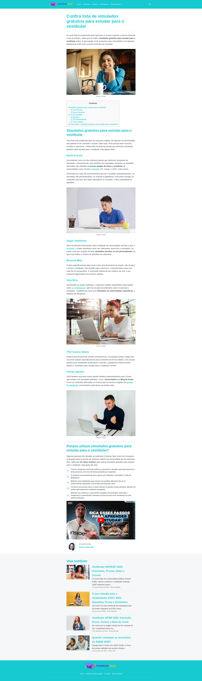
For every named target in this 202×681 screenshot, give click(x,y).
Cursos (94, 4)
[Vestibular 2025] (61, 4)
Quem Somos (116, 4)
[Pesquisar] (150, 4)
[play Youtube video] (101, 520)
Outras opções (76, 122)
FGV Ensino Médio (78, 119)
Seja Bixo (75, 117)
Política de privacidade (94, 674)
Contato (107, 674)
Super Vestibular (77, 112)
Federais (86, 4)
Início (79, 4)
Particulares (104, 4)
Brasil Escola (76, 110)
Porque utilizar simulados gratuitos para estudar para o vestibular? (93, 124)
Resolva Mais (76, 115)
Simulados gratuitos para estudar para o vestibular (87, 107)
